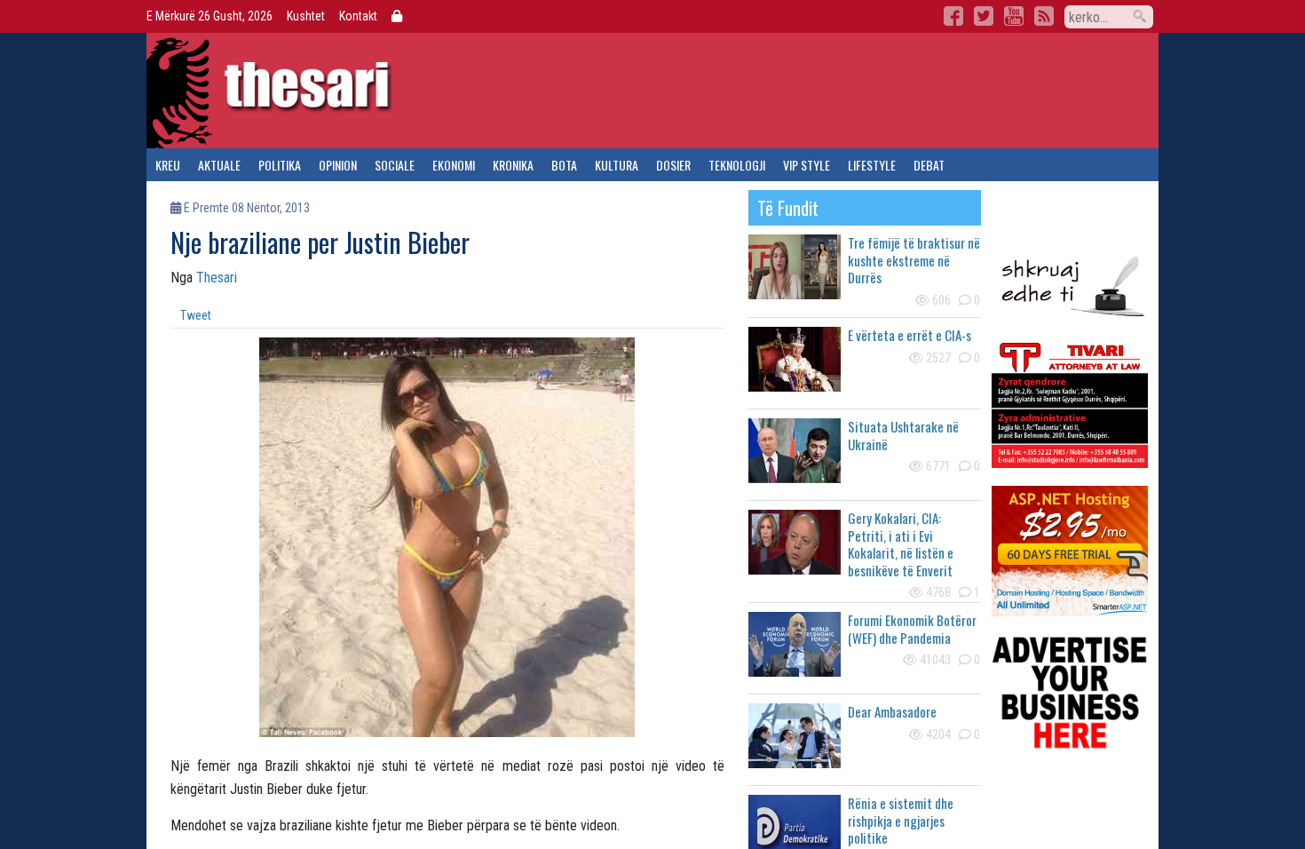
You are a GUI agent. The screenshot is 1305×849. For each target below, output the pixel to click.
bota (564, 164)
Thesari (216, 277)
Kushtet (306, 16)
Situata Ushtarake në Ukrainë (903, 435)
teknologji (736, 164)
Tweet (195, 315)
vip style (806, 164)
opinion (338, 164)
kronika (513, 164)
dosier (673, 164)
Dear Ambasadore (892, 711)
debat (929, 164)
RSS (1044, 16)
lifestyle (872, 164)
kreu (167, 164)
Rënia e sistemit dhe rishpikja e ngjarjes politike (900, 820)
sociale (395, 164)
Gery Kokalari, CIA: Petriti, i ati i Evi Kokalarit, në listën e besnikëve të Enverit (900, 544)
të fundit (788, 207)
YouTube (1014, 16)
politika (279, 164)
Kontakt (358, 16)
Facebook (953, 16)
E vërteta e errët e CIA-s (909, 335)
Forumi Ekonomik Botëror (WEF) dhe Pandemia (912, 628)
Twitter (983, 16)
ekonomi (453, 164)
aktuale (219, 164)
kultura (616, 164)
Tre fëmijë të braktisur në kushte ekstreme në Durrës (914, 260)
